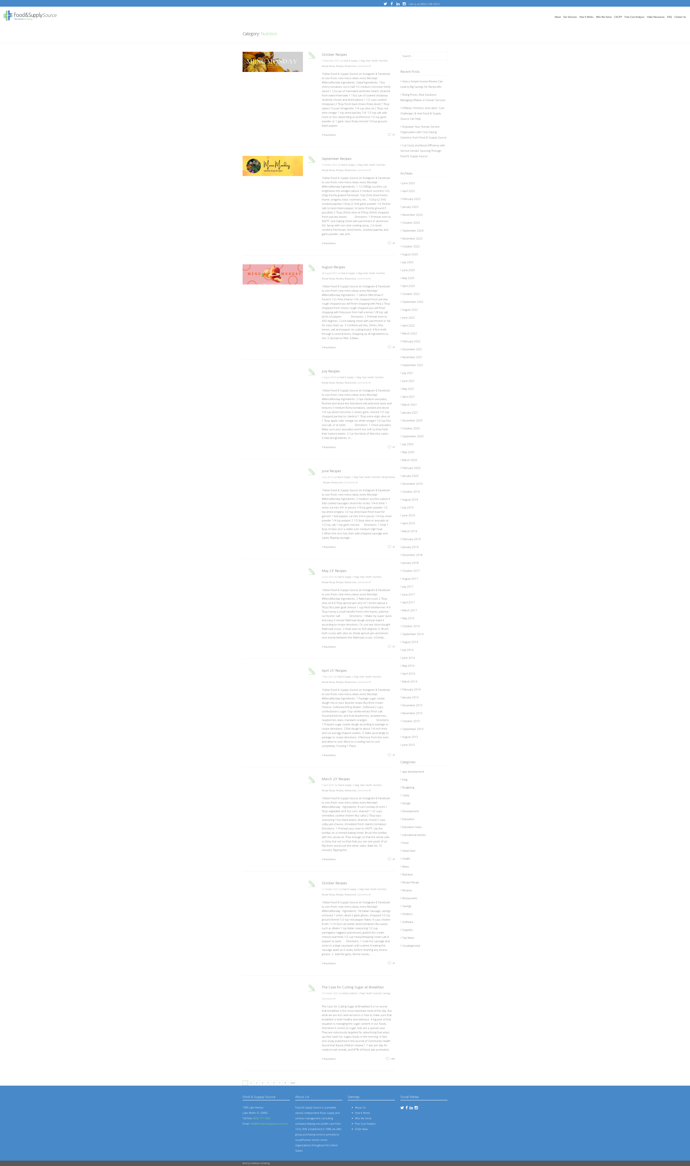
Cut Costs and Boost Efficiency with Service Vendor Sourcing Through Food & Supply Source (422, 150)
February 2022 (411, 341)
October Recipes (334, 54)
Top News (408, 937)
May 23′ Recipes (334, 570)
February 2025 (411, 199)
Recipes (340, 66)
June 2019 (408, 515)
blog (363, 60)
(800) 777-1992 (261, 1118)
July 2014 (407, 650)
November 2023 (412, 238)
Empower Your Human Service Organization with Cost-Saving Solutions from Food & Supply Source (423, 132)
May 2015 (408, 618)
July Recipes (331, 371)
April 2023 (408, 286)
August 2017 (410, 578)
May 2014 (408, 665)
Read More (329, 134)
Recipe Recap (328, 66)
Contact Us (680, 17)
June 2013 (408, 745)
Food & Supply (350, 60)
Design (406, 803)
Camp (405, 795)
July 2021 (407, 373)
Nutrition (383, 60)
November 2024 (412, 214)
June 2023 (408, 270)
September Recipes (336, 158)
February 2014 (411, 689)
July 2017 (407, 586)
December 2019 (412, 483)
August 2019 (410, 499)
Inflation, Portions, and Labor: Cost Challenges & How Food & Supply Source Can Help (422, 113)
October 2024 (411, 222)
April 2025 (408, 191)
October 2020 (411, 428)
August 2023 (410, 254)
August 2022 (410, 309)
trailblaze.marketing (260, 1163)
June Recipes (331, 471)
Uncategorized (411, 945)
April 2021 (408, 396)
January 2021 (410, 412)
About (558, 17)
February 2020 (411, 468)
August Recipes (333, 267)
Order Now (361, 1129)
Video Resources (656, 17)
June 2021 (408, 381)
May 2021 (408, 389)
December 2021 (412, 349)
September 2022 (413, 302)
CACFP (618, 17)
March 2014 (409, 681)
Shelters (407, 914)
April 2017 (408, 602)
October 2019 (411, 491)
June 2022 (408, 317)
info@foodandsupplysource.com (269, 1123)
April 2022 (408, 325)
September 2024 (413, 230)
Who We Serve (604, 17)
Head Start (408, 850)
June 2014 (408, 658)
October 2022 (411, 294)
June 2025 (408, 183)
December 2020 (412, 420)
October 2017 (411, 570)
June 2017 (408, 594)
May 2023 (408, 278)
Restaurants (350, 66)
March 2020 (409, 460)
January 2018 (410, 563)
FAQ (669, 17)
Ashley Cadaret (349, 993)
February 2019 (411, 539)
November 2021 (412, 357)
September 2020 (413, 436)
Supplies (407, 930)
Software (407, 922)
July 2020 (407, 444)
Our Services (570, 17)
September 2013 (413, 729)
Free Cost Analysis (634, 17)
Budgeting (408, 787)
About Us (360, 1107)
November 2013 (412, 713)
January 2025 (410, 207)
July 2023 (407, 262)
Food (368, 60)
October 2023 (411, 246)
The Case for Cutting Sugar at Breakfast (353, 987)
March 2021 (409, 404)
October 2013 (411, 721)
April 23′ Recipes (334, 670)
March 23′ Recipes (336, 779)
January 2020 (410, 476)
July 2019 (407, 507)
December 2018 (412, 555)
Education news (412, 827)
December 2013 (412, 705)
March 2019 (409, 531)
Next (293, 1082)
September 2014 (413, 634)
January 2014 (410, 697)
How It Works (586, 17)
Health (374, 60)
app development (413, 771)
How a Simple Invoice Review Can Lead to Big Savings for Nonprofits (421, 83)
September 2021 (413, 365)
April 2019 (408, 523)
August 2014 (410, 642)
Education (408, 819)
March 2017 (409, 610)
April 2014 (408, 673)
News (405, 866)
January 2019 (410, 547)
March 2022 (409, 333)
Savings (386, 993)
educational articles (414, 835)
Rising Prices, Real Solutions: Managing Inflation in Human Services (423, 97)
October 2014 (411, 626)
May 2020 (408, 452)
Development (410, 811)
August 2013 (410, 737)
